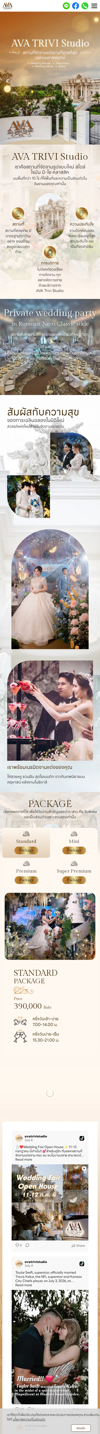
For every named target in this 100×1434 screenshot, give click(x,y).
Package (26, 850)
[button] (7, 79)
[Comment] (26, 1334)
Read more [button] (23, 1248)
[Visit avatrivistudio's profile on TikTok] (19, 1226)
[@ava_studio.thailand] (33, 1079)
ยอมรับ (81, 1428)
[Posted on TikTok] (82, 1227)
